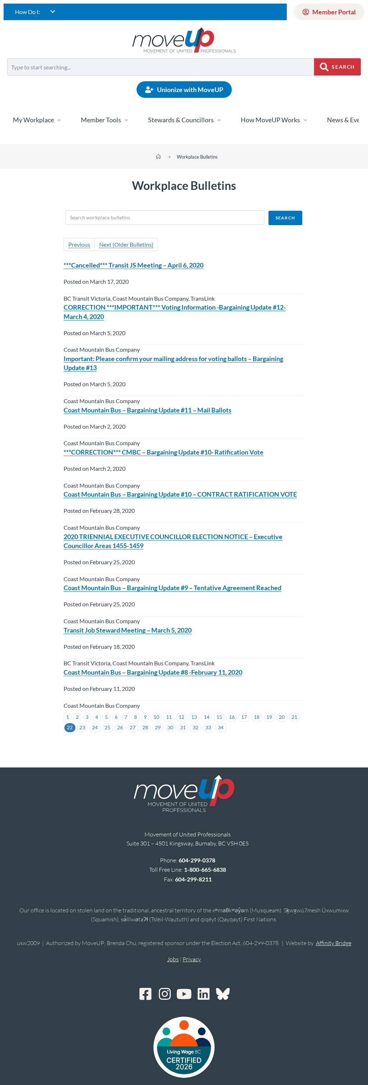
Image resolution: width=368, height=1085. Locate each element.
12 (181, 717)
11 (169, 717)
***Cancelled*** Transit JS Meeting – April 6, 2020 (133, 265)
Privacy (192, 959)
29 (158, 727)
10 (156, 717)
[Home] (158, 157)
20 (282, 717)
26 (120, 727)
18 (256, 717)
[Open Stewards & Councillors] (219, 120)
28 (145, 727)
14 (207, 717)
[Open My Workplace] (59, 120)
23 (82, 727)
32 (195, 727)
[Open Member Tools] (126, 120)
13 (194, 717)
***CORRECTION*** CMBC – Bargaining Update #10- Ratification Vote (163, 452)
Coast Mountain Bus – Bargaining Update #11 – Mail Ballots (147, 410)
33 (208, 727)
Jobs (173, 959)
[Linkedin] (203, 994)
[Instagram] (164, 994)
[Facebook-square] (145, 994)
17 (244, 717)
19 (269, 717)
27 (132, 727)
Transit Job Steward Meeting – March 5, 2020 (128, 630)
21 (294, 717)
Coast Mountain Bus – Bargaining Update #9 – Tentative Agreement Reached (172, 588)
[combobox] (160, 67)
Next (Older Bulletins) (126, 244)
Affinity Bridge (333, 943)
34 (221, 727)
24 (95, 727)
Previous (79, 244)
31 (183, 727)
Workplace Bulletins (197, 157)
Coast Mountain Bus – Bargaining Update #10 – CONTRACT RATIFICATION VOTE (180, 494)
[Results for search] (160, 79)
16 (232, 717)
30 (170, 727)
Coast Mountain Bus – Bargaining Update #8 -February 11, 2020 (153, 672)
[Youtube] (184, 994)
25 (107, 727)
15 (219, 717)
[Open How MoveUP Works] (305, 120)
